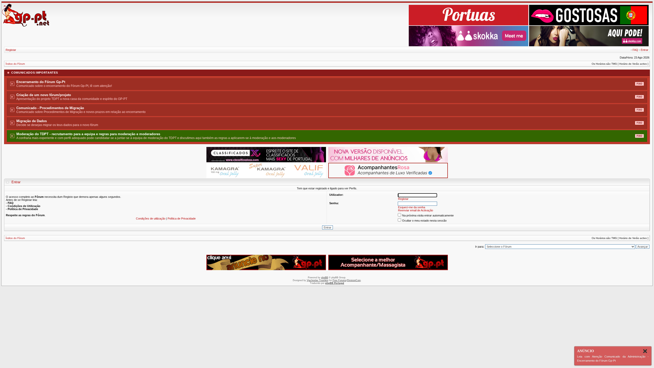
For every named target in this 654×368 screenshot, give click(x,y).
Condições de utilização (150, 218)
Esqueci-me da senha (411, 207)
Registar (11, 49)
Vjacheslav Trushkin (317, 280)
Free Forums (339, 280)
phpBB (324, 277)
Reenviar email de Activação (415, 210)
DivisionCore (354, 280)
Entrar (644, 49)
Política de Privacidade (182, 218)
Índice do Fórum (15, 63)
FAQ (635, 49)
